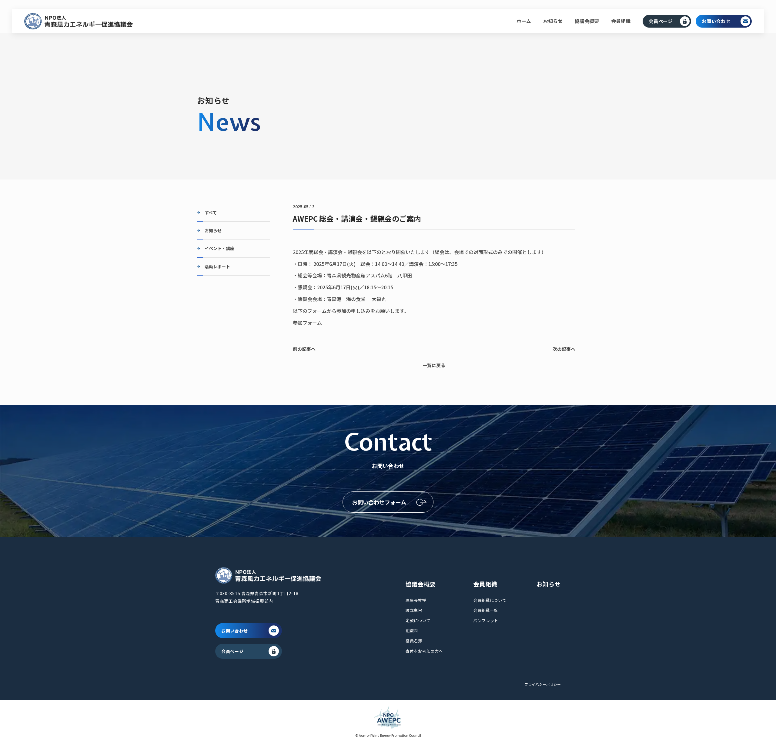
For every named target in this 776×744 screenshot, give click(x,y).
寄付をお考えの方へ (424, 651)
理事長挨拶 (416, 600)
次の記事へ (564, 349)
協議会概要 (587, 21)
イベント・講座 (219, 248)
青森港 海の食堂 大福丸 (356, 299)
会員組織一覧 (485, 610)
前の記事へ (304, 349)
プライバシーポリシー (542, 684)
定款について (418, 620)
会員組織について (489, 600)
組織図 (412, 630)
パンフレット (485, 620)
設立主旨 (414, 610)
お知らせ (553, 21)
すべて (211, 212)
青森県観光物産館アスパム (356, 275)
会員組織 (620, 21)
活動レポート (217, 266)
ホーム (524, 21)
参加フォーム (307, 322)
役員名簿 (414, 641)
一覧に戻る (434, 365)
